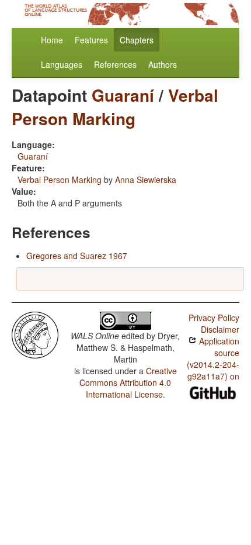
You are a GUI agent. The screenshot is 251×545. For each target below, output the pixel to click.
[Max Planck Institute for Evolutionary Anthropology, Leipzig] (35, 334)
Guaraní (123, 95)
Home (52, 40)
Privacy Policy (214, 317)
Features (91, 40)
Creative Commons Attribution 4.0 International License (128, 382)
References (115, 64)
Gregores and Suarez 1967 (76, 255)
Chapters (137, 40)
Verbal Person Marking (115, 106)
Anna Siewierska (145, 179)
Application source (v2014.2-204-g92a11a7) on (213, 358)
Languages (61, 64)
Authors (162, 64)
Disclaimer (220, 329)
